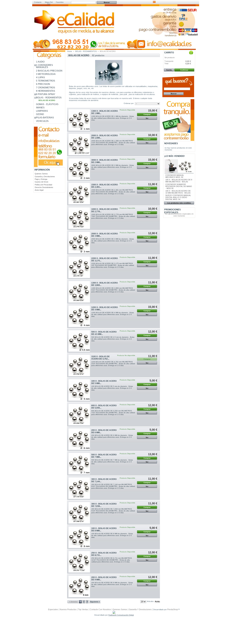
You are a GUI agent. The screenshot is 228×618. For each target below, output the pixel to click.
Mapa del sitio (49, 2)
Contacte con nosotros (100, 609)
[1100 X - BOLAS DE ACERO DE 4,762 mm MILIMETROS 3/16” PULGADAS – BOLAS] (79, 365)
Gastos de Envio (41, 182)
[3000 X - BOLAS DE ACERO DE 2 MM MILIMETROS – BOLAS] (79, 169)
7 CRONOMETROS (45, 87)
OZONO (40, 114)
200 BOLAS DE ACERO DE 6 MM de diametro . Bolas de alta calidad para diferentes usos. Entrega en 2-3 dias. (112, 437)
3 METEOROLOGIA (46, 74)
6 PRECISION (43, 84)
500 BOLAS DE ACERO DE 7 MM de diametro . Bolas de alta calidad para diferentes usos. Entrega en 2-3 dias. (112, 461)
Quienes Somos (41, 174)
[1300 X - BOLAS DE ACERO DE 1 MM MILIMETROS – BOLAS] (79, 120)
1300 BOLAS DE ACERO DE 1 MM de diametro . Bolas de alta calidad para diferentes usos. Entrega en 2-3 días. (112, 118)
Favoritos (60, 2)
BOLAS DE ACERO (47, 100)
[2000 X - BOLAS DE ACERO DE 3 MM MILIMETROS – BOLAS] (79, 243)
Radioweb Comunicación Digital (121, 615)
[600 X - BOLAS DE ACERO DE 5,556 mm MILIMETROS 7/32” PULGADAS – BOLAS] (79, 415)
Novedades (171, 143)
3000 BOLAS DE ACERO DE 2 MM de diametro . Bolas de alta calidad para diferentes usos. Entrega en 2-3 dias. (112, 167)
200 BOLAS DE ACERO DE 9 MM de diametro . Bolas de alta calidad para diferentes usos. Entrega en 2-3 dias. (112, 584)
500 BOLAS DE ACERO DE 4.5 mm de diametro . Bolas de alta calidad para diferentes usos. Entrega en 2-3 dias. (112, 339)
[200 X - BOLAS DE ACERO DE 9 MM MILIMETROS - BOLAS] (79, 586)
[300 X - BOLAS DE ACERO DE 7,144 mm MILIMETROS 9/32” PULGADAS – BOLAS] (79, 488)
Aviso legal (39, 190)
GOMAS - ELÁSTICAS (47, 104)
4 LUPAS (40, 77)
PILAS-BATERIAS (45, 117)
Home (69, 51)
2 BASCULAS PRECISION (49, 71)
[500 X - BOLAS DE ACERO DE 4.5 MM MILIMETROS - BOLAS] (79, 341)
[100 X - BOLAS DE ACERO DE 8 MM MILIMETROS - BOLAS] (79, 537)
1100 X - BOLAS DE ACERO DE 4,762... (100, 357)
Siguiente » (95, 602)
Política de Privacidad (43, 185)
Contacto (37, 2)
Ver (147, 118)
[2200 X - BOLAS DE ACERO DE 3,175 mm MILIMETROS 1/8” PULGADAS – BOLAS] (79, 267)
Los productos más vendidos (179, 203)
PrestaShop (172, 609)
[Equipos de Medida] (74, 28)
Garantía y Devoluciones (45, 177)
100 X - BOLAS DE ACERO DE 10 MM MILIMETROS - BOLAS (178, 192)
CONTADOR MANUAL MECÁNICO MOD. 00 (174, 176)
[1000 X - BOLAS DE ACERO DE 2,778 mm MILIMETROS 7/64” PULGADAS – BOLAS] (79, 218)
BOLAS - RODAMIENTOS (49, 97)
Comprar (147, 114)
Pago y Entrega (41, 179)
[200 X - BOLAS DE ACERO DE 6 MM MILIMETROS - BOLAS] (79, 439)
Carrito (169, 52)
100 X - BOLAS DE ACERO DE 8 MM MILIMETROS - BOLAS (178, 181)
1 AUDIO (40, 61)
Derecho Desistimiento (44, 187)
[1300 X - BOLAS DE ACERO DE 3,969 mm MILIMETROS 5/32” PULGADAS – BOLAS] (79, 292)
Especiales (53, 609)
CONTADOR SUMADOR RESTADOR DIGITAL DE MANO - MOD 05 (178, 186)
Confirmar (184, 70)
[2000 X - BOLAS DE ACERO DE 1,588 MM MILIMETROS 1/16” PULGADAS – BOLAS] (79, 144)
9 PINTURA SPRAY (45, 94)
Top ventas (83, 609)
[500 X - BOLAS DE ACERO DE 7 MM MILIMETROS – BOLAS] (79, 463)
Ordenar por (129, 103)
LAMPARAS (42, 111)
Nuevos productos (68, 609)
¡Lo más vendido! (174, 156)
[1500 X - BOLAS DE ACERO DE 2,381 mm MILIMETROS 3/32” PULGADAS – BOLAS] (79, 193)
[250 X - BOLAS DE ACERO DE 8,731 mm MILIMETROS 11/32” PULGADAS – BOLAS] (79, 562)
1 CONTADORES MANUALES (44, 66)
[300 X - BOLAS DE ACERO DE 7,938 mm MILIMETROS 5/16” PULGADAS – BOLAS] (79, 513)
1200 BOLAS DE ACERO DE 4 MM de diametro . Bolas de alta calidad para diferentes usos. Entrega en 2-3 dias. (112, 314)
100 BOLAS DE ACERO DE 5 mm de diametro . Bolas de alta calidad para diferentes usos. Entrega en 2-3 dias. (112, 388)
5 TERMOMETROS (45, 81)
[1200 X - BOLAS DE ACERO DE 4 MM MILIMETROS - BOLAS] (79, 316)
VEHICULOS (42, 121)
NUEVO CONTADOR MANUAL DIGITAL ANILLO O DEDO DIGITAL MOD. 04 (178, 197)
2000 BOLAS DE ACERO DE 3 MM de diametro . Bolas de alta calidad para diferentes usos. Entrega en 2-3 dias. (112, 241)
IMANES (40, 107)
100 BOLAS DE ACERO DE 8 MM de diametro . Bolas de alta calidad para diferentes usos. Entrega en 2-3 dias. (112, 535)
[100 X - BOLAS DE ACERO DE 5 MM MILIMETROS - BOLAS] (79, 390)
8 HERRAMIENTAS (45, 91)
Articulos (150, 601)
